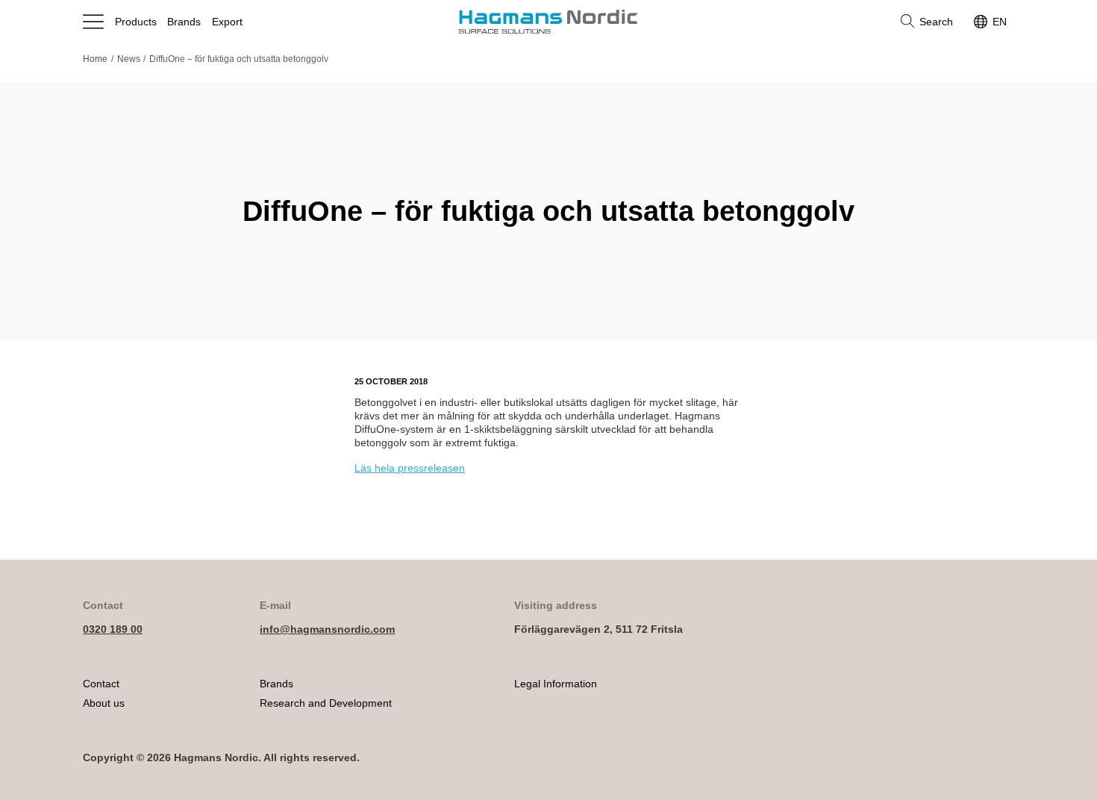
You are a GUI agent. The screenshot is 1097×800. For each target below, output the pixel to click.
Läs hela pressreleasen (409, 468)
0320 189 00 (113, 629)
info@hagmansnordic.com (327, 629)
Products (136, 22)
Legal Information (555, 684)
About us (104, 703)
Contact (101, 684)
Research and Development (326, 703)
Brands (184, 22)
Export (227, 22)
